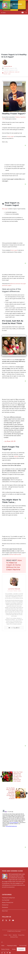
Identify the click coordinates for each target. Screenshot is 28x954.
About (10, 935)
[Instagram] (18, 628)
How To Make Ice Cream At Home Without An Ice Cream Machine (14, 565)
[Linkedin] (15, 628)
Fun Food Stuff (22, 945)
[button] (26, 12)
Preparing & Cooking (12, 945)
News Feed (5, 911)
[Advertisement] (14, 32)
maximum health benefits (15, 554)
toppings (16, 456)
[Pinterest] (16, 628)
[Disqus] (14, 826)
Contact (5, 935)
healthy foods (11, 71)
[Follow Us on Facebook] (3, 920)
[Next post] (26, 793)
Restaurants (7, 50)
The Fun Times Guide (16, 931)
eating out (6, 71)
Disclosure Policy (14, 937)
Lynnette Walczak (8, 66)
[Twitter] (11, 628)
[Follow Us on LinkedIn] (9, 920)
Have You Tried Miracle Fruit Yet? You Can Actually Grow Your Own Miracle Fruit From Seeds (17, 776)
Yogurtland (22, 117)
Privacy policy (21, 935)
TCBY (3, 119)
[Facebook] (13, 628)
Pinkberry (17, 117)
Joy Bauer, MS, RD (10, 441)
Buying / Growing (5, 949)
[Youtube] (9, 628)
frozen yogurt (10, 136)
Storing (13, 949)
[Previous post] (1, 776)
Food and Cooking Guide (15, 5)
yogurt (9, 73)
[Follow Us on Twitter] (6, 920)
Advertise (15, 935)
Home (2, 945)
